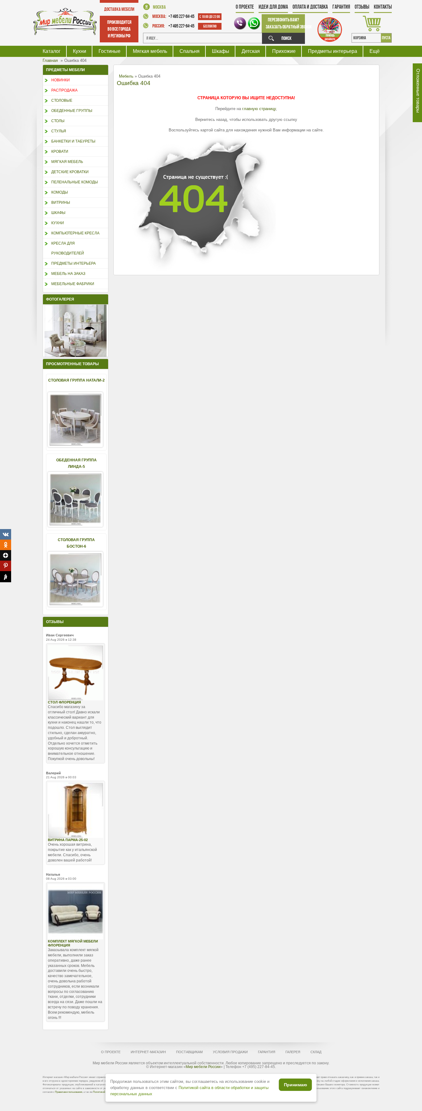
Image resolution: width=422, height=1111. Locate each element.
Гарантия (341, 7)
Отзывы (362, 7)
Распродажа (64, 90)
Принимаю (295, 1084)
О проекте (245, 7)
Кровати (59, 151)
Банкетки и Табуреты (73, 141)
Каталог (52, 51)
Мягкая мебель (150, 51)
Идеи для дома (273, 7)
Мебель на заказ (68, 273)
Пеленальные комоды (74, 182)
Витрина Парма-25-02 (68, 840)
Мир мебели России (203, 1067)
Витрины (60, 202)
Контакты (383, 7)
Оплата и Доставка (310, 7)
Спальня (189, 51)
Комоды (59, 192)
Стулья (58, 131)
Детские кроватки (70, 172)
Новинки (60, 80)
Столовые (61, 100)
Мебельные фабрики (72, 284)
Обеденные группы (71, 111)
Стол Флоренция (64, 702)
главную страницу (259, 108)
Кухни (79, 51)
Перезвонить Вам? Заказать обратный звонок (285, 23)
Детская (251, 51)
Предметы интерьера (332, 51)
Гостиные (109, 51)
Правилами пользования (68, 1092)
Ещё (374, 51)
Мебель (126, 76)
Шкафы (220, 51)
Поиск (286, 38)
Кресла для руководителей (67, 248)
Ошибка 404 (133, 83)
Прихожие (284, 51)
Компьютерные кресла (75, 233)
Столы (58, 121)
